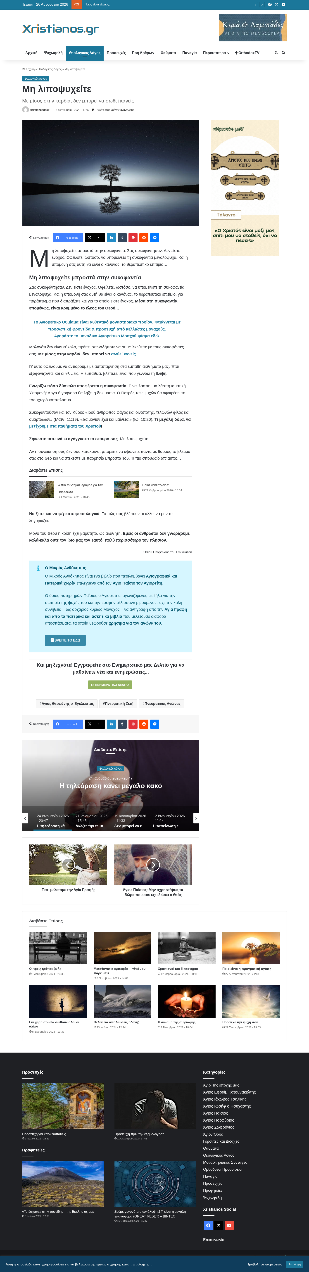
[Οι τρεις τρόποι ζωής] (58, 948)
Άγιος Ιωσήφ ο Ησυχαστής (227, 1106)
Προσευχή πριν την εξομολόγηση (139, 1134)
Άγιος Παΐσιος (215, 1113)
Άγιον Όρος (213, 1134)
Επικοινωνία (213, 1240)
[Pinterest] (133, 237)
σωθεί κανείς (123, 354)
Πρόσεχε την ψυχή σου (240, 1022)
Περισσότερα (214, 53)
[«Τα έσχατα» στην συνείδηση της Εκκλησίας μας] (63, 1184)
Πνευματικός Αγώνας (163, 704)
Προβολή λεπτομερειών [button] (265, 1264)
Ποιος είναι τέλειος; (155, 485)
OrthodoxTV (248, 53)
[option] (110, 785)
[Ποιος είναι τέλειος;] (126, 489)
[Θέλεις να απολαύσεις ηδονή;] (122, 1001)
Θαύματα (168, 53)
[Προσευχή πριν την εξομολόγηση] (155, 1106)
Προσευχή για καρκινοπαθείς (44, 1134)
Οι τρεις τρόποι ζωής (45, 968)
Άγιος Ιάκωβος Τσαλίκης (225, 1099)
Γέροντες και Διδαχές (221, 1141)
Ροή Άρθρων (143, 53)
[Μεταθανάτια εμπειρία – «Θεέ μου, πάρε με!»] (122, 948)
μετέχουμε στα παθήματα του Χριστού (65, 426)
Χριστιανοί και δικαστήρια (178, 968)
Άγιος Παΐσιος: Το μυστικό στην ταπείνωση (113, 4)
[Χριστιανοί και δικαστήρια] (187, 948)
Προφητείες (213, 1190)
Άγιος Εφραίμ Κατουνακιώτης (229, 1092)
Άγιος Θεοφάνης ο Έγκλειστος (68, 704)
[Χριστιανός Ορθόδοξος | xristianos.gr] (61, 29)
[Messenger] (154, 237)
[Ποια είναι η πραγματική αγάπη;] (251, 948)
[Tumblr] (122, 237)
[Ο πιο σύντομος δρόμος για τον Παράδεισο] (41, 489)
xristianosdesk (40, 110)
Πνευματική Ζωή (119, 704)
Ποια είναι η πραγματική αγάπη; (247, 968)
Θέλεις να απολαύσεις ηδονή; (116, 1022)
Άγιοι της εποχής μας (221, 1085)
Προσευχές (116, 53)
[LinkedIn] (111, 237)
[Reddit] (143, 237)
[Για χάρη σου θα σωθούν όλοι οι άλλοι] (58, 1001)
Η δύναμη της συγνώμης (176, 1022)
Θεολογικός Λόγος (84, 53)
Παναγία (189, 53)
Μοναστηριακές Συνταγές (225, 1162)
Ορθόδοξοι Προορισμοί (222, 1169)
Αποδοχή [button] (295, 1264)
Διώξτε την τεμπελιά (110, 785)
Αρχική (31, 53)
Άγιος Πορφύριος (218, 1120)
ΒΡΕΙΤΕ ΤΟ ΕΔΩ (67, 640)
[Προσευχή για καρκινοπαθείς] (63, 1106)
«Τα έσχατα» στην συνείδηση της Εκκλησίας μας (58, 1211)
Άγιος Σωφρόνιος (218, 1127)
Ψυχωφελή (53, 53)
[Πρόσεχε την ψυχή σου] (251, 1001)
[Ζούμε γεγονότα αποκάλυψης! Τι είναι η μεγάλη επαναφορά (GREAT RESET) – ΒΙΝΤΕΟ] (155, 1184)
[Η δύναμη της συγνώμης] (187, 1001)
